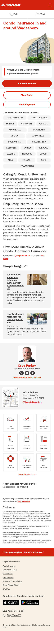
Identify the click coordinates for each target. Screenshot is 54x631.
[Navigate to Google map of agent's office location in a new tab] (32, 373)
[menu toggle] (49, 5)
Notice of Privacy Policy (12, 581)
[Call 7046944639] (21, 373)
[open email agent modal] (27, 373)
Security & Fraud (10, 570)
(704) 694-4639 (22, 256)
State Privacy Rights (11, 585)
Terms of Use (8, 577)
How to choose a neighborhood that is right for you (15, 318)
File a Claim (27, 95)
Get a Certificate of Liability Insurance (27, 377)
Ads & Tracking (9, 566)
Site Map (6, 589)
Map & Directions (33, 402)
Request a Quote (27, 83)
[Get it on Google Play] (30, 602)
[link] (13, 4)
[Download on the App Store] (11, 602)
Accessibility (8, 574)
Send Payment (27, 104)
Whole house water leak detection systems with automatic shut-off (15, 281)
